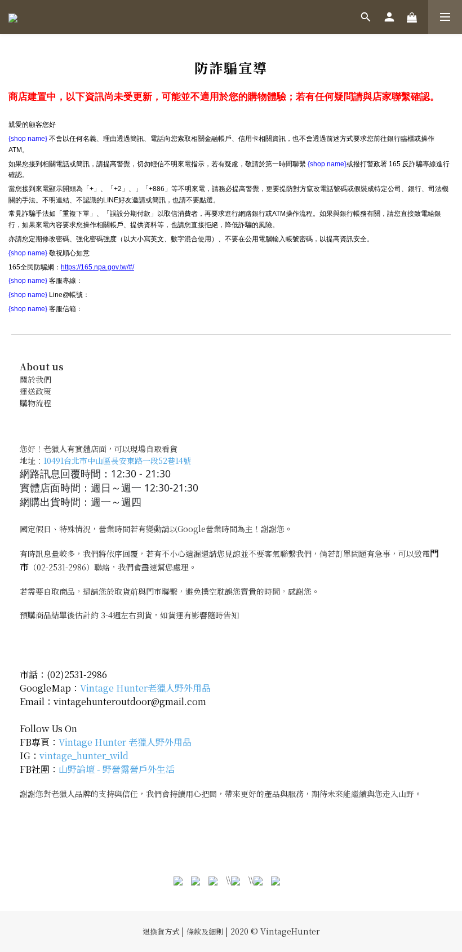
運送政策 (35, 391)
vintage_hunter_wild (83, 755)
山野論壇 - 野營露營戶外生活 (117, 769)
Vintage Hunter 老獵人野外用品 (125, 742)
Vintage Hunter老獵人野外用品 (145, 687)
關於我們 (35, 379)
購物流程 (35, 403)
